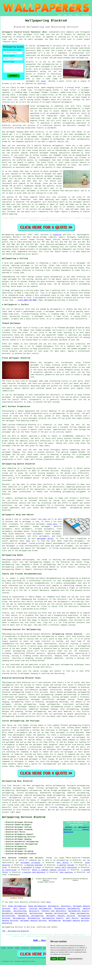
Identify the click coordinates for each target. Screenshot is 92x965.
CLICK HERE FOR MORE (27, 300)
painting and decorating (14, 709)
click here (52, 524)
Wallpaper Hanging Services (61, 916)
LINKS (65, 15)
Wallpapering (19, 918)
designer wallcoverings (75, 690)
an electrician (9, 870)
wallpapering (43, 46)
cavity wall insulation (66, 867)
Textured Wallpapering (40, 908)
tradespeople (14, 875)
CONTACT (77, 15)
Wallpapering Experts (78, 911)
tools (43, 81)
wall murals (63, 863)
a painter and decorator (33, 872)
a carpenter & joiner (31, 867)
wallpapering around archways (63, 687)
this (45, 519)
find (9, 785)
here (61, 807)
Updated (17, 948)
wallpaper (27, 34)
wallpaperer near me (53, 747)
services (81, 716)
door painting (66, 872)
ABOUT (71, 15)
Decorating (7, 923)
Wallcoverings (20, 911)
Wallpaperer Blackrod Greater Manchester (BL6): (25, 32)
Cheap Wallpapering (17, 906)
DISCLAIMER (85, 15)
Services (45, 948)
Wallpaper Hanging (36, 948)
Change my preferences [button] (74, 958)
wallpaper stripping (30, 863)
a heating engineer (33, 865)
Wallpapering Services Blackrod (23, 817)
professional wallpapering (14, 697)
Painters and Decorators (54, 911)
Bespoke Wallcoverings (56, 913)
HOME (59, 15)
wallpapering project (33, 468)
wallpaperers (61, 244)
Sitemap (3, 948)
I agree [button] (54, 958)
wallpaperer (66, 102)
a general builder (65, 865)
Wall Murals (19, 908)
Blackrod (57, 235)
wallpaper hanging (53, 176)
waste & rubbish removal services (49, 870)
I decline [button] (61, 958)
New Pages (10, 948)
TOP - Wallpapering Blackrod (15, 931)
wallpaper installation (42, 699)
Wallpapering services (20, 798)
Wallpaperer (53, 906)
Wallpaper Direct (45, 538)
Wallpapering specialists (14, 235)
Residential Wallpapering (67, 908)
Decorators (66, 906)
